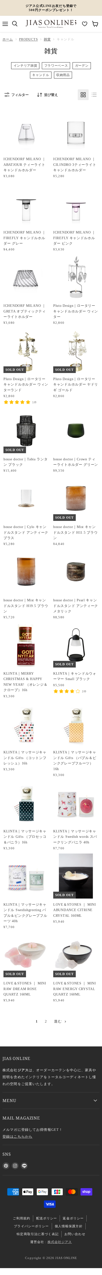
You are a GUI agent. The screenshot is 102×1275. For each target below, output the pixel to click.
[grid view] (83, 94)
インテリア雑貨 (25, 65)
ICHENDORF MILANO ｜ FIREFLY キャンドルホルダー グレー (24, 237)
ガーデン (82, 65)
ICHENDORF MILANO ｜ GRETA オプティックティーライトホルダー (24, 311)
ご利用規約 (21, 1218)
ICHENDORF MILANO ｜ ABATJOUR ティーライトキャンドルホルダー (24, 164)
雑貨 (47, 39)
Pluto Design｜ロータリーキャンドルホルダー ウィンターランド (25, 384)
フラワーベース (56, 65)
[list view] (94, 94)
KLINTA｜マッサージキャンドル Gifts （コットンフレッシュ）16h (25, 757)
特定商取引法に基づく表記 (38, 1234)
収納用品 (63, 75)
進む (58, 1021)
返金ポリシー (73, 1218)
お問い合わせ (74, 1234)
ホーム (7, 39)
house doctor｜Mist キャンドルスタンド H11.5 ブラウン (75, 532)
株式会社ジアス (60, 1242)
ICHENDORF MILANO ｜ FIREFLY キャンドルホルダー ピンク (74, 237)
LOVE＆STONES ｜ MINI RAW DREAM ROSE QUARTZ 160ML (24, 988)
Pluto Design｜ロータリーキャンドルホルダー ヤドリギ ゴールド (75, 384)
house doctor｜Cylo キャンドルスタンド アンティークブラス (25, 532)
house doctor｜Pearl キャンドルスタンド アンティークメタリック (75, 605)
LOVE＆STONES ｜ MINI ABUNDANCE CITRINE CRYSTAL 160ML (74, 909)
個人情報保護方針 (69, 1226)
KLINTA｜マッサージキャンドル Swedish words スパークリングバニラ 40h (75, 836)
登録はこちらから (17, 1136)
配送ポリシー (46, 1218)
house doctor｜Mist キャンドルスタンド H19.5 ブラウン (25, 605)
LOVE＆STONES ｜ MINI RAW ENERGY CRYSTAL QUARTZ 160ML (74, 988)
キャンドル (40, 75)
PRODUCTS (28, 39)
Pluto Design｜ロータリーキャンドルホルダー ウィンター (75, 311)
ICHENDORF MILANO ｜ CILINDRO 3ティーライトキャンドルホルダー (74, 164)
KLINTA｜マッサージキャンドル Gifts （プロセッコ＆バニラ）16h (25, 836)
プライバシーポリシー (31, 1226)
